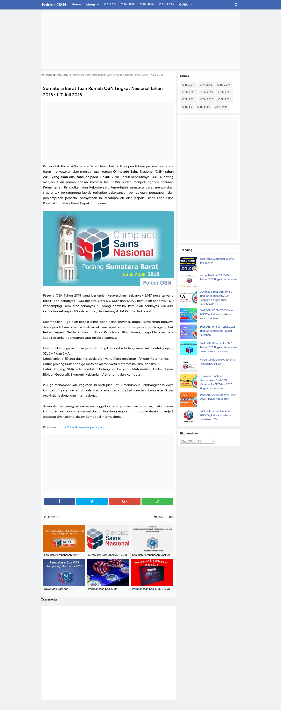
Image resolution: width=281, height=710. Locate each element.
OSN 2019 (223, 84)
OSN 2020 (188, 92)
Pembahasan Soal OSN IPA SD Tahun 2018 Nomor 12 (151, 591)
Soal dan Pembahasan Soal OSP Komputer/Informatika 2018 (152, 557)
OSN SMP (221, 106)
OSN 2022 (206, 92)
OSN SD (187, 106)
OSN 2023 (224, 92)
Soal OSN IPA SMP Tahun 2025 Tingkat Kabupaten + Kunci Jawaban (217, 331)
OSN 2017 (188, 84)
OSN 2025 (206, 99)
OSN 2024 (188, 99)
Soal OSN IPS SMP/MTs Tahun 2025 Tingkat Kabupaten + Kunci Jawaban (217, 314)
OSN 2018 (206, 84)
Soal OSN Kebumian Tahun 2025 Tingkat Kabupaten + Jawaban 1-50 (215, 415)
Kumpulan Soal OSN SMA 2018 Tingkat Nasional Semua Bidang (108, 557)
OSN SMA (203, 106)
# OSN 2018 (51, 517)
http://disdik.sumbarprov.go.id (83, 427)
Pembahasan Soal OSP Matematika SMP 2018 (102, 591)
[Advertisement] (140, 40)
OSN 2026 (224, 99)
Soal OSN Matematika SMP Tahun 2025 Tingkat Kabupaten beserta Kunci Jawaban (218, 347)
